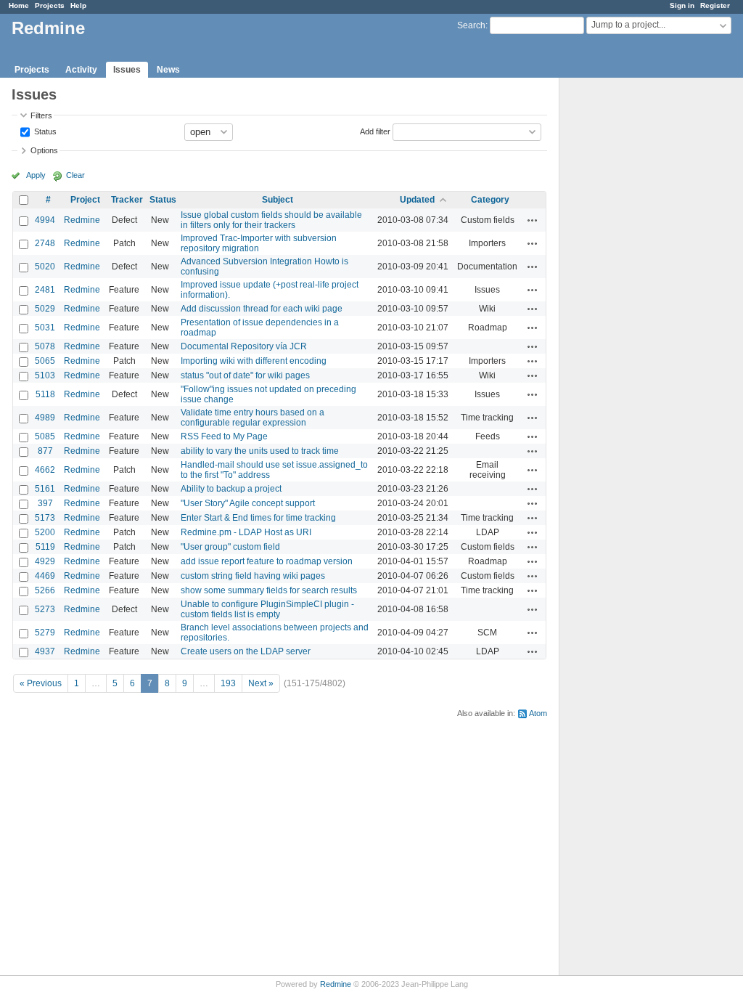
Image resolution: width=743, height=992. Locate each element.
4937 (45, 651)
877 (45, 451)
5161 (45, 489)
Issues (127, 70)
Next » (261, 683)
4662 (45, 470)
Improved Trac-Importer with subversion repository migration (259, 243)
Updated (417, 200)
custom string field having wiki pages (253, 576)
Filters (41, 115)
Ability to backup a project (231, 489)
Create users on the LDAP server (246, 651)
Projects (50, 5)
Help (78, 5)
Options (44, 150)
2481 (45, 290)
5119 (45, 547)
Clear (75, 175)
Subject (277, 200)
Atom (538, 713)
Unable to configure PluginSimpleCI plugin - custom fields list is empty (267, 609)
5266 (45, 590)
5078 (45, 346)
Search (471, 25)
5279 (45, 632)
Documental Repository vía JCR (244, 346)
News (168, 70)
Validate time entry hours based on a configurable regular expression (252, 417)
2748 (45, 243)
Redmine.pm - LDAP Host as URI (246, 532)
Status (44, 130)
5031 (45, 327)
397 (45, 503)
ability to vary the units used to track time (260, 451)
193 (228, 683)
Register (715, 5)
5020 (45, 266)
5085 (45, 436)
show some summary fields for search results (269, 590)
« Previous (41, 683)
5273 (45, 609)
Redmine (82, 220)
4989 (45, 417)
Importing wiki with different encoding (254, 361)
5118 (45, 394)
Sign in (682, 5)
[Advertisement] (632, 306)
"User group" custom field (230, 547)
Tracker (127, 200)
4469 (45, 576)
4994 (45, 220)
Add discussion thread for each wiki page (261, 309)
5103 (45, 375)
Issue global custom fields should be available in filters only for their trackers (271, 220)
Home (19, 5)
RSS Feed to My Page (224, 436)
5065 (45, 361)
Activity (81, 70)
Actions (532, 220)
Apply (36, 175)
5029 (45, 309)
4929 (45, 561)
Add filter (375, 130)
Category (490, 200)
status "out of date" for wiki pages (245, 375)
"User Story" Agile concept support (248, 503)
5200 (45, 532)
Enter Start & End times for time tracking (258, 518)
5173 (45, 518)
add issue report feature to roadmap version (267, 561)
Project (85, 200)
